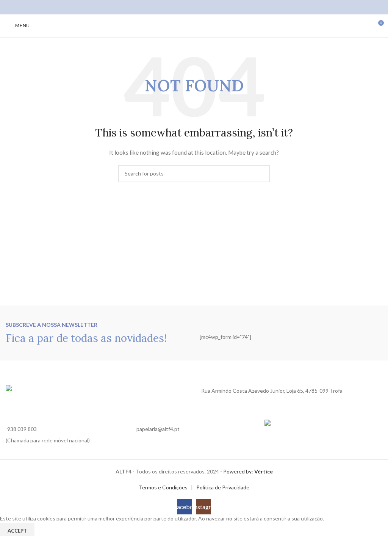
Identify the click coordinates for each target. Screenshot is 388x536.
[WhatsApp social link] (203, 7)
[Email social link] (194, 7)
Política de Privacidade (222, 487)
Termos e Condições (163, 487)
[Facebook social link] (184, 7)
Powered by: (248, 471)
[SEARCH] (261, 173)
